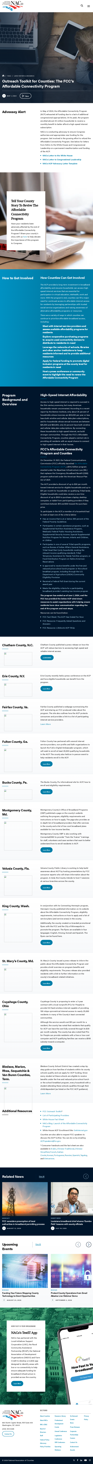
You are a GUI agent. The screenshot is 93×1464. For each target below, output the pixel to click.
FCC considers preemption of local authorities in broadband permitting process (23, 1222)
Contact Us (8, 1434)
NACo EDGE (43, 1424)
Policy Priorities (45, 1446)
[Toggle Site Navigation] (88, 6)
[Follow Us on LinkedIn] (81, 1460)
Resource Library (60, 1416)
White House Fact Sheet (53, 1119)
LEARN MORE (47, 657)
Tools (9, 76)
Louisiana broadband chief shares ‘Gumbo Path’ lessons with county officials (71, 1222)
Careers (72, 1438)
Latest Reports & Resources (24, 76)
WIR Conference (60, 1442)
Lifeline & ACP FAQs (65, 627)
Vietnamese (49, 1158)
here (25, 236)
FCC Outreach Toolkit (52, 1111)
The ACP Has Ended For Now (70, 616)
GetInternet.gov (81, 1130)
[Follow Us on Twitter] (74, 1460)
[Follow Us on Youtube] (85, 1460)
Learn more (46, 942)
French (53, 1152)
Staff (41, 1435)
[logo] (12, 10)
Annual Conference (61, 1431)
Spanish (76, 1155)
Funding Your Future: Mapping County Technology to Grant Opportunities (20, 1294)
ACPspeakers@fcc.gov (50, 1141)
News (72, 1422)
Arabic (53, 1148)
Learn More (46, 688)
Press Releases (75, 1427)
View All (41, 1176)
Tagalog (83, 1155)
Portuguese (59, 1155)
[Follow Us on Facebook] (77, 1460)
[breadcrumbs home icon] (3, 75)
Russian (68, 1155)
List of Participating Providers (56, 1115)
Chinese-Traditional (65, 1148)
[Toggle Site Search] (82, 6)
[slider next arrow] (88, 1244)
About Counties (45, 1416)
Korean (50, 1155)
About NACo (44, 1420)
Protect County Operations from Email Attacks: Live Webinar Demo (69, 1294)
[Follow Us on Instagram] (90, 1460)
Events (57, 1427)
